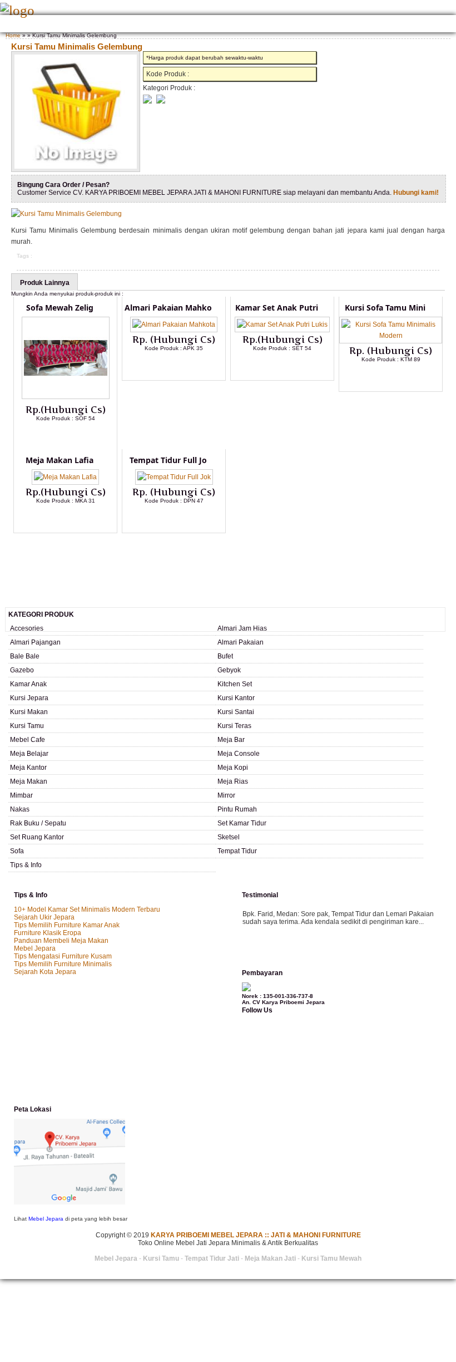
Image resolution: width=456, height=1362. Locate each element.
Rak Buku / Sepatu (38, 823)
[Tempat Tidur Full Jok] (174, 477)
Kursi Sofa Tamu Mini (385, 307)
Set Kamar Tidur (241, 823)
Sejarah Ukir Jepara (44, 917)
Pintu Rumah (237, 809)
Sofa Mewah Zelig (59, 307)
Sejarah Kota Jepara (45, 972)
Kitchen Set (234, 684)
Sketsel (228, 837)
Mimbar (21, 795)
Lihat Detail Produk (74, 436)
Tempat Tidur (237, 851)
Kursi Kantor (236, 698)
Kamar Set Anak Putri (276, 307)
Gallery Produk (107, 25)
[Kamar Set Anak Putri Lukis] (282, 324)
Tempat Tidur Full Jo (168, 460)
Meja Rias (232, 781)
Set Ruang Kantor (37, 837)
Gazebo (22, 670)
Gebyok (229, 670)
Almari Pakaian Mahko (168, 307)
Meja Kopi (232, 767)
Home (12, 25)
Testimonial (390, 25)
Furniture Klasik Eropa (47, 933)
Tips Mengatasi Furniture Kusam (63, 956)
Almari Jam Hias (242, 628)
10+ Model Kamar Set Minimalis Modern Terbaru (87, 909)
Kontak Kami (161, 25)
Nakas (19, 809)
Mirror (226, 795)
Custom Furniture (279, 25)
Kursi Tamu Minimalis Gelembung (76, 46)
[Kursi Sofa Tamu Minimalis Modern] (390, 336)
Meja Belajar (29, 754)
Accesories (26, 628)
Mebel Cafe (27, 740)
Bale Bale (24, 656)
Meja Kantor (28, 767)
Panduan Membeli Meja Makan (61, 941)
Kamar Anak (28, 684)
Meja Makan (28, 781)
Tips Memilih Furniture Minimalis (63, 964)
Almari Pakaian (240, 642)
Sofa (17, 851)
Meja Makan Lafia (59, 460)
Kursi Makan (29, 712)
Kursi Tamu (27, 726)
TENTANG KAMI (51, 25)
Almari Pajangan (35, 642)
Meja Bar (231, 740)
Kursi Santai (235, 712)
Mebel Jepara (35, 948)
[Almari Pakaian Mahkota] (173, 324)
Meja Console (238, 754)
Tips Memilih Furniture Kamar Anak (67, 925)
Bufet (225, 656)
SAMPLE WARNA (339, 25)
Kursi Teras (234, 726)
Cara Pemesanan (215, 25)
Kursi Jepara (29, 698)
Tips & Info (26, 865)
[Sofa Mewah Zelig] (66, 397)
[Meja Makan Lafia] (65, 477)
